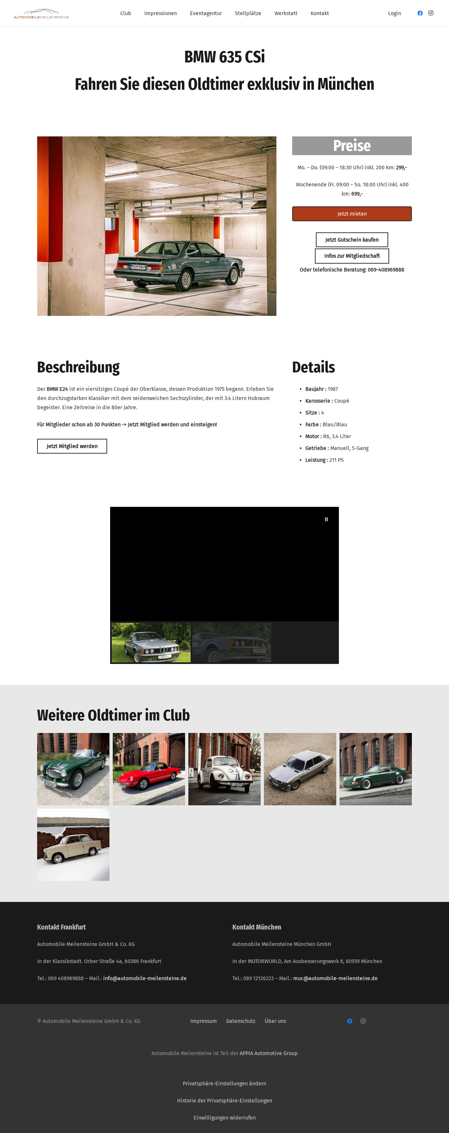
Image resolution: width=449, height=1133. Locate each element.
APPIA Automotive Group (269, 1053)
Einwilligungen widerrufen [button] (225, 1118)
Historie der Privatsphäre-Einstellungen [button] (224, 1101)
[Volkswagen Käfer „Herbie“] (224, 769)
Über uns (275, 1021)
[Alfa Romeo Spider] (149, 769)
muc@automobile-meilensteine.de (335, 978)
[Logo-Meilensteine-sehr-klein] (41, 13)
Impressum (203, 1021)
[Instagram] (430, 13)
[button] (136, 13)
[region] (224, 585)
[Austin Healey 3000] (73, 769)
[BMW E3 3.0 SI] (300, 769)
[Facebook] (420, 13)
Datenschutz (241, 1021)
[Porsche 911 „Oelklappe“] (376, 769)
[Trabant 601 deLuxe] (73, 845)
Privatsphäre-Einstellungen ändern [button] (224, 1083)
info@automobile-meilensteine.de (145, 978)
